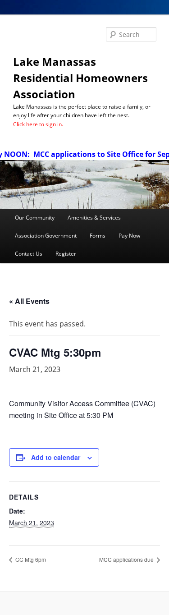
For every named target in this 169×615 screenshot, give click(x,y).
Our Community (35, 217)
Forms (97, 235)
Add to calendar (55, 457)
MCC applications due (127, 559)
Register (65, 253)
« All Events (29, 301)
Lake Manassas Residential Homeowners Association (80, 77)
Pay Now (129, 235)
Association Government (46, 235)
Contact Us (28, 253)
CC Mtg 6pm (30, 559)
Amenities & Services (94, 217)
